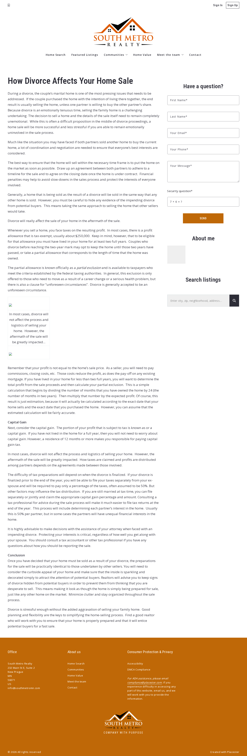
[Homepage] (123, 31)
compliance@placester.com (144, 682)
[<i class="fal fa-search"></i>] (234, 301)
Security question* (179, 191)
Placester (233, 752)
